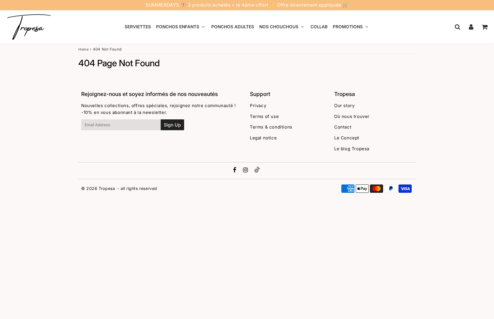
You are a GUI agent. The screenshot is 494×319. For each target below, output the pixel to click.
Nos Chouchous (278, 26)
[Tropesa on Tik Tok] (257, 171)
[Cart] (484, 27)
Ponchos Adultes (232, 26)
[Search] (457, 27)
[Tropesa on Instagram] (246, 170)
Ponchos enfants (177, 26)
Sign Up (172, 125)
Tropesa (107, 188)
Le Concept (346, 138)
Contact (342, 127)
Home (83, 49)
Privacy (258, 105)
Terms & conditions (271, 127)
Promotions (348, 26)
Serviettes (138, 26)
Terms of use (264, 116)
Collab (319, 26)
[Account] (471, 27)
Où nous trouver (352, 116)
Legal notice (263, 138)
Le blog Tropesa (351, 148)
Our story (344, 105)
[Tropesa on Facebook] (235, 170)
